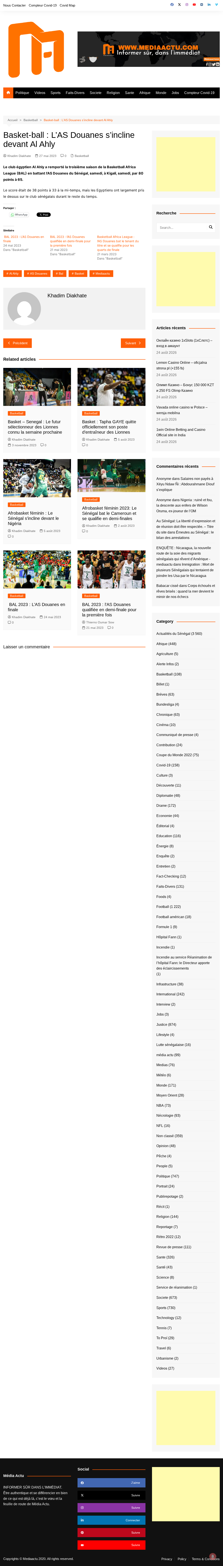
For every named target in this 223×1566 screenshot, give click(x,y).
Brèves (161, 694)
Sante (129, 93)
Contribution (165, 745)
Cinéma (162, 725)
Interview (163, 1004)
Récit (160, 1207)
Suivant (130, 343)
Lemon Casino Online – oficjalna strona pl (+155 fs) (181, 365)
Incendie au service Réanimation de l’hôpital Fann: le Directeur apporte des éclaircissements (184, 962)
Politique (22, 93)
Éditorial (162, 826)
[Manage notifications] (212, 1556)
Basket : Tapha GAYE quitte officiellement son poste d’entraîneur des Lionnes (109, 427)
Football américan (170, 917)
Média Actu (40, 1504)
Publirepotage (167, 1196)
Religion (113, 93)
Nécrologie (164, 1115)
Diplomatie (164, 795)
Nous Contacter (14, 5)
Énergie (162, 846)
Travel (161, 1348)
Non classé (165, 1136)
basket (79, 273)
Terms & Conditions (206, 1559)
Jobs (175, 93)
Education (164, 836)
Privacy (166, 1559)
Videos (39, 93)
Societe (95, 93)
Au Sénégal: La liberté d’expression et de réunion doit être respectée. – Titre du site (185, 526)
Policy (182, 1559)
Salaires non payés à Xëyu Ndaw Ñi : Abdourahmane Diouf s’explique (185, 484)
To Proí (161, 1338)
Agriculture (164, 654)
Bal (61, 273)
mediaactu (103, 273)
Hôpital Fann (166, 937)
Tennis (161, 1328)
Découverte (165, 785)
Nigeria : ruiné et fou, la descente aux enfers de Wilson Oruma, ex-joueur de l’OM (184, 505)
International (166, 994)
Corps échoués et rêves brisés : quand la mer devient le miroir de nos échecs (185, 591)
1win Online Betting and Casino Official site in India (180, 432)
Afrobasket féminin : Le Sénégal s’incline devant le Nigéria (33, 518)
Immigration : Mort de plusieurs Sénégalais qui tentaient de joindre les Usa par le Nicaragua (185, 570)
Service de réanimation (174, 1287)
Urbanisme (164, 1358)
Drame (161, 805)
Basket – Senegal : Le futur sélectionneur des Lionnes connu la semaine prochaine (35, 427)
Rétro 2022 (165, 1237)
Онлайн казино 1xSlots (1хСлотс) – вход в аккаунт (184, 343)
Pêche (161, 1156)
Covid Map (67, 5)
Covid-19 (163, 765)
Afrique (144, 93)
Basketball (82, 156)
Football (162, 907)
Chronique (164, 714)
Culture (162, 775)
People (161, 1166)
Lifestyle (162, 1035)
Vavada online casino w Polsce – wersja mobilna (182, 410)
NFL (159, 1126)
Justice (161, 1024)
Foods (161, 897)
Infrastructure (166, 984)
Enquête (162, 856)
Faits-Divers (75, 93)
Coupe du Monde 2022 (174, 755)
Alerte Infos (165, 664)
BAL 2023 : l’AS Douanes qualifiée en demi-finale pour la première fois (70, 241)
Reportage (164, 1227)
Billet (160, 684)
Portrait (161, 1186)
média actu (164, 1055)
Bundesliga (165, 704)
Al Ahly (14, 273)
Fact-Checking (167, 876)
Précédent (20, 343)
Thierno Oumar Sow (100, 622)
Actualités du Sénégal (173, 634)
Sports (56, 93)
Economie (164, 816)
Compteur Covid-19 (43, 5)
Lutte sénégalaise (170, 1045)
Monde (161, 93)
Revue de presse (169, 1247)
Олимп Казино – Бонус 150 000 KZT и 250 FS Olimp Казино (185, 387)
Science (162, 1277)
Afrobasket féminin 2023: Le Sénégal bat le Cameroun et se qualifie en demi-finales (109, 513)
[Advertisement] (185, 164)
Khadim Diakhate (19, 156)
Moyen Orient (166, 1095)
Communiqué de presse (174, 735)
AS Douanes (38, 273)
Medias (162, 1065)
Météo (161, 1075)
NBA (160, 1105)
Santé (161, 1267)
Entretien (163, 866)
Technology (165, 1318)
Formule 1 (164, 927)
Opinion (162, 1146)
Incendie (163, 947)
